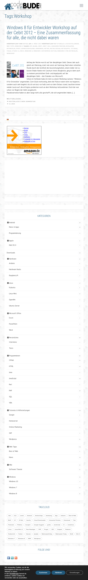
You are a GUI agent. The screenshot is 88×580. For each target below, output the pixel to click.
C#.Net (11, 360)
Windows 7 (13, 487)
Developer (70, 46)
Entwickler (11, 48)
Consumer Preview (58, 46)
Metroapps (65, 48)
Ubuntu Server (14, 306)
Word (11, 330)
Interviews (13, 342)
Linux (11, 283)
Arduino (12, 263)
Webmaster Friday (61, 534)
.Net (9, 515)
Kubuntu (12, 287)
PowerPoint (13, 324)
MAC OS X (12, 245)
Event (18, 48)
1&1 (15, 515)
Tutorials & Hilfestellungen (67, 44)
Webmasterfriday (47, 534)
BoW (9, 520)
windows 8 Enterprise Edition (45, 51)
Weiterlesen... (15, 99)
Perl (10, 384)
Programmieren (14, 356)
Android (12, 222)
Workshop (11, 53)
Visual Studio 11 (13, 51)
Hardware (12, 259)
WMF (29, 538)
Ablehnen (58, 573)
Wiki (10, 465)
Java (10, 372)
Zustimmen (43, 573)
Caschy (28, 520)
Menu (81, 5)
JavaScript (12, 378)
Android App (39, 515)
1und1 (22, 515)
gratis (49, 525)
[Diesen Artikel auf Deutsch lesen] (8, 119)
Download (67, 520)
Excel (11, 318)
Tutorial (74, 48)
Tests (11, 348)
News (11, 457)
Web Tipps (10, 46)
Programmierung (15, 233)
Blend (35, 46)
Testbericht (11, 534)
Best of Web (13, 451)
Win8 (71, 534)
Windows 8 (19, 46)
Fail (74, 520)
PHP (10, 390)
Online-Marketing (15, 427)
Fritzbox (19, 525)
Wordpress (13, 439)
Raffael (25, 44)
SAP (10, 433)
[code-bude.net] (41, 5)
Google (11, 415)
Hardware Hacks (15, 269)
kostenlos (71, 525)
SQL (10, 397)
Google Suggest (39, 525)
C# (15, 520)
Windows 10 (13, 481)
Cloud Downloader (40, 520)
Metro (46, 48)
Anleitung (49, 515)
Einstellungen (14, 574)
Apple (11, 241)
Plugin (46, 529)
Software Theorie (15, 469)
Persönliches (13, 337)
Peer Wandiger (30, 529)
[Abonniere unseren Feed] (16, 558)
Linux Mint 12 (19, 529)
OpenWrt (12, 300)
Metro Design (55, 48)
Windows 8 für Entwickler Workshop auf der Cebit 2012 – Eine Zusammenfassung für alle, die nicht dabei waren (43, 32)
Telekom (68, 529)
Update (36, 534)
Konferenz (40, 48)
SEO (52, 529)
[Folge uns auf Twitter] (12, 558)
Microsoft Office (15, 313)
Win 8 (22, 51)
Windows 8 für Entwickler (67, 51)
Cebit (40, 46)
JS (64, 525)
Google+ (28, 525)
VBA (10, 403)
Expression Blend (28, 48)
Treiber (20, 534)
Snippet (59, 529)
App (30, 46)
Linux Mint (13, 293)
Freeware (11, 525)
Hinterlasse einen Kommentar (22, 101)
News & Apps (14, 227)
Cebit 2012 (47, 46)
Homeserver (13, 421)
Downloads (11, 253)
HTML (11, 366)
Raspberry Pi (13, 275)
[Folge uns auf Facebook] (8, 558)
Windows (12, 477)
